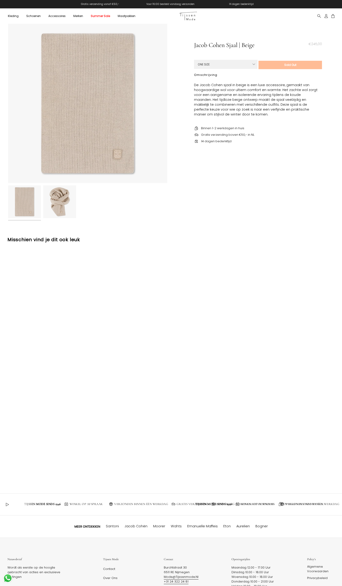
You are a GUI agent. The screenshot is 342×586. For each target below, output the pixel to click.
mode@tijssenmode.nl (181, 577)
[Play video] (7, 504)
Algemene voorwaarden (318, 568)
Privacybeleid (317, 578)
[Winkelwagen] (333, 16)
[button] (13, 16)
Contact (109, 569)
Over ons (110, 578)
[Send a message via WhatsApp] (7, 578)
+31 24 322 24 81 (176, 581)
